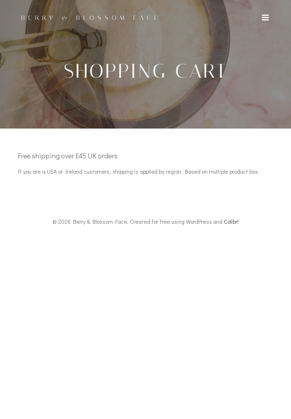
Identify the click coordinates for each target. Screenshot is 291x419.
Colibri (231, 221)
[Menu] (265, 18)
